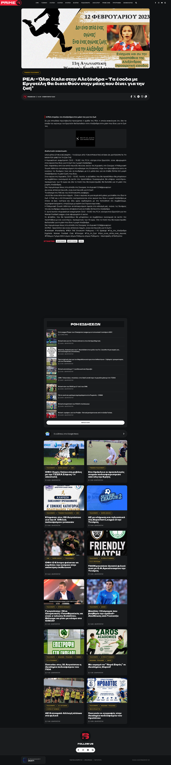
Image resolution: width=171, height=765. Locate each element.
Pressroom (31, 97)
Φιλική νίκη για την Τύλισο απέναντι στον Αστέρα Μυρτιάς (79, 341)
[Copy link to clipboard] (146, 96)
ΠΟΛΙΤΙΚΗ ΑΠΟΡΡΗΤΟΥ (76, 760)
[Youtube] (162, 2)
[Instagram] (158, 2)
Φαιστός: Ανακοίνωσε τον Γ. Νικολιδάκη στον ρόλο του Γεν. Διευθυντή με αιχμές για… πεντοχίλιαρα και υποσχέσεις (89, 350)
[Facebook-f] (155, 2)
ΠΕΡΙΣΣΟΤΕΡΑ (85, 422)
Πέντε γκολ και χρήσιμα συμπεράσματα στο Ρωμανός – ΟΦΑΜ (80, 395)
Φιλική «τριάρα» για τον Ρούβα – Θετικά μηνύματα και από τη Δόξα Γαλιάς (85, 413)
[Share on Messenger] (138, 96)
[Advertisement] (85, 108)
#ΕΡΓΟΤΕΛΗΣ (72, 241)
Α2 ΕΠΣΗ (60, 3)
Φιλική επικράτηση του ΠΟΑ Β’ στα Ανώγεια (73, 404)
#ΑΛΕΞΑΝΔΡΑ (61, 241)
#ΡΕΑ (81, 241)
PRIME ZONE (106, 3)
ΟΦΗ (37, 3)
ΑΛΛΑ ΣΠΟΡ (96, 3)
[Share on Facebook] (131, 96)
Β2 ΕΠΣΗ (76, 3)
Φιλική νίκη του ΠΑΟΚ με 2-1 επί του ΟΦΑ (72, 386)
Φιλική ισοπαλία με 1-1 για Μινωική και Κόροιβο (75, 369)
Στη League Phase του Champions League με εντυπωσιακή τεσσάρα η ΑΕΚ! (85, 332)
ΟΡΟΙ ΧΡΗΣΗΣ (88, 760)
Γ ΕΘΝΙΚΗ (44, 3)
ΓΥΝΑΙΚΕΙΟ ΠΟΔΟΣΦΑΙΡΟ (31, 72)
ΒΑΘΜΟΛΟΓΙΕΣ (128, 3)
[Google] (165, 2)
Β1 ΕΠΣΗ (68, 3)
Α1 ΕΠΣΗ (52, 3)
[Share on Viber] (142, 96)
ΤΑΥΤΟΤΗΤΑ (97, 760)
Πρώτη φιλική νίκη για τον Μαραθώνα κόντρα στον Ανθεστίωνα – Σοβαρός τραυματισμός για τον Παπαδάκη (90, 360)
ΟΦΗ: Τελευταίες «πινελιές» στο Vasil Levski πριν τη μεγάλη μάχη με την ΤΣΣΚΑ (87, 378)
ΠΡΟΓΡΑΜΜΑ (117, 3)
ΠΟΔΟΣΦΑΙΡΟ (85, 3)
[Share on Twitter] (135, 96)
